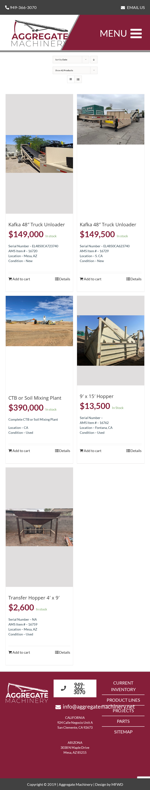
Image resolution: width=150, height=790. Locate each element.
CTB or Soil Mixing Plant (34, 398)
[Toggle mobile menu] (137, 33)
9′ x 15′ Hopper (97, 396)
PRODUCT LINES (123, 700)
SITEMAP (123, 731)
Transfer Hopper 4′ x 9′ (33, 597)
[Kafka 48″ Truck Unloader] (39, 154)
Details (64, 279)
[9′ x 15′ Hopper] (110, 340)
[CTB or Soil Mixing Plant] (39, 321)
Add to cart (21, 279)
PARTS (123, 721)
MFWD (117, 784)
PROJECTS (123, 710)
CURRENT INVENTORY (123, 686)
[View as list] (78, 79)
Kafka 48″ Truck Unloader (36, 224)
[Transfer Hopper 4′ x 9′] (39, 527)
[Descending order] (94, 59)
